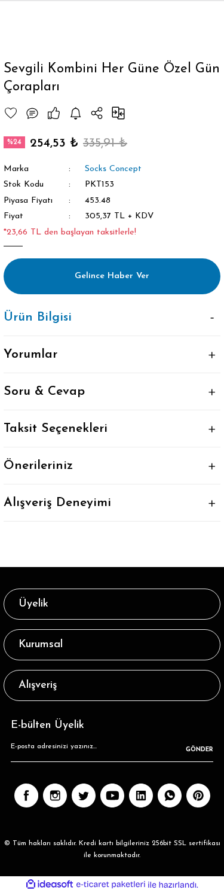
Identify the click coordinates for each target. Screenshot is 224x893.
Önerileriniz (38, 465)
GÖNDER (199, 749)
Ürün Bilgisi (38, 317)
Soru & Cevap (44, 391)
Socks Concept (113, 168)
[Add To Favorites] (11, 113)
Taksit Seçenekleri (56, 428)
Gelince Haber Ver (112, 276)
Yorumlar (30, 354)
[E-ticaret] (111, 884)
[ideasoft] (49, 884)
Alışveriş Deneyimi (57, 502)
